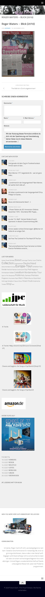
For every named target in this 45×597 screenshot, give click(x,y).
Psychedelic (12, 278)
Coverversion (18, 264)
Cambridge (24, 260)
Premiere (35, 275)
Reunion (31, 278)
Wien (13, 284)
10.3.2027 (9, 460)
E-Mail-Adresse (29, 118)
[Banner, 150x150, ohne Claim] (10, 500)
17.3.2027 (9, 470)
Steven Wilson (18, 281)
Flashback (14, 269)
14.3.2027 (9, 465)
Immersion (5, 273)
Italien (12, 272)
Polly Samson (26, 275)
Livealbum (19, 272)
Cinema (38, 260)
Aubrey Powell (6, 260)
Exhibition (35, 267)
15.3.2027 (8, 468)
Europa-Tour (23, 266)
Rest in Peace (24, 278)
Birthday (12, 260)
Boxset (18, 260)
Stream (25, 281)
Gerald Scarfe (20, 269)
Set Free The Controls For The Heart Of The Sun (24, 239)
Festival (9, 269)
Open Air (4, 275)
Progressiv (5, 278)
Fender (4, 269)
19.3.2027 (8, 473)
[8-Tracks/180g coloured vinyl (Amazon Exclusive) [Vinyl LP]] (22, 343)
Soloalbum (11, 281)
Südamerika (36, 281)
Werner (7, 28)
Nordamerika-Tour (33, 272)
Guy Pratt (27, 269)
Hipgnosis (35, 269)
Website (6, 126)
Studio (30, 281)
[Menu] (42, 2)
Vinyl (8, 283)
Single (5, 281)
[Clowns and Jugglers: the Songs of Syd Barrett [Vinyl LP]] (22, 364)
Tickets (4, 284)
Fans (40, 267)
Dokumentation (6, 267)
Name (6, 118)
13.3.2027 (8, 462)
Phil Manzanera (10, 275)
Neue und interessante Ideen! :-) (19, 202)
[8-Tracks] (22, 324)
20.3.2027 (10, 476)
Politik (18, 275)
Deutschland (29, 263)
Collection (8, 263)
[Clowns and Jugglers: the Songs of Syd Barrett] (22, 387)
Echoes (13, 267)
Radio (16, 278)
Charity (30, 260)
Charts (34, 260)
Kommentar (8, 103)
